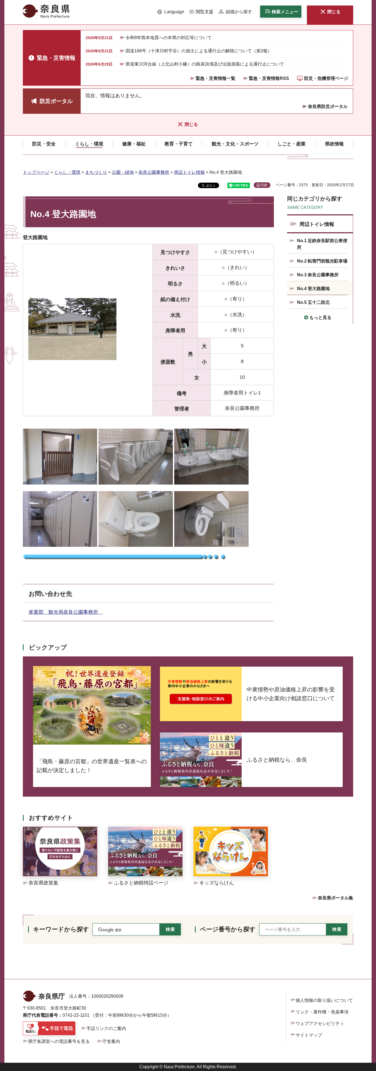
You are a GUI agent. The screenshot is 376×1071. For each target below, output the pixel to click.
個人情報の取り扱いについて (324, 1000)
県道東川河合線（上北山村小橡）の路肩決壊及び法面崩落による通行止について (205, 64)
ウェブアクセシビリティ (320, 1023)
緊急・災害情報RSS (269, 78)
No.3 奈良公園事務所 (318, 274)
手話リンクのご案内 (106, 1028)
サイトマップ (309, 1035)
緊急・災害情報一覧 (215, 78)
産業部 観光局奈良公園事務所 (66, 612)
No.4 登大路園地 (313, 288)
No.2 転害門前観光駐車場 (322, 261)
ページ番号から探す (228, 929)
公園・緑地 (123, 172)
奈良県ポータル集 (335, 898)
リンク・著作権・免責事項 (322, 1012)
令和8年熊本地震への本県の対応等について (169, 37)
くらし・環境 (67, 172)
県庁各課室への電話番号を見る (59, 1041)
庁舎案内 (111, 1041)
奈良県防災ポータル (328, 106)
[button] (171, 11)
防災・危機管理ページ (326, 78)
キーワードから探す (61, 929)
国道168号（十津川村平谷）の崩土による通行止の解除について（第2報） (199, 50)
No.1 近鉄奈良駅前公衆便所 (322, 244)
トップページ (36, 172)
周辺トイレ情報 (189, 172)
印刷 (264, 185)
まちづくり (96, 172)
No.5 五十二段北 (313, 302)
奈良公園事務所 (153, 172)
